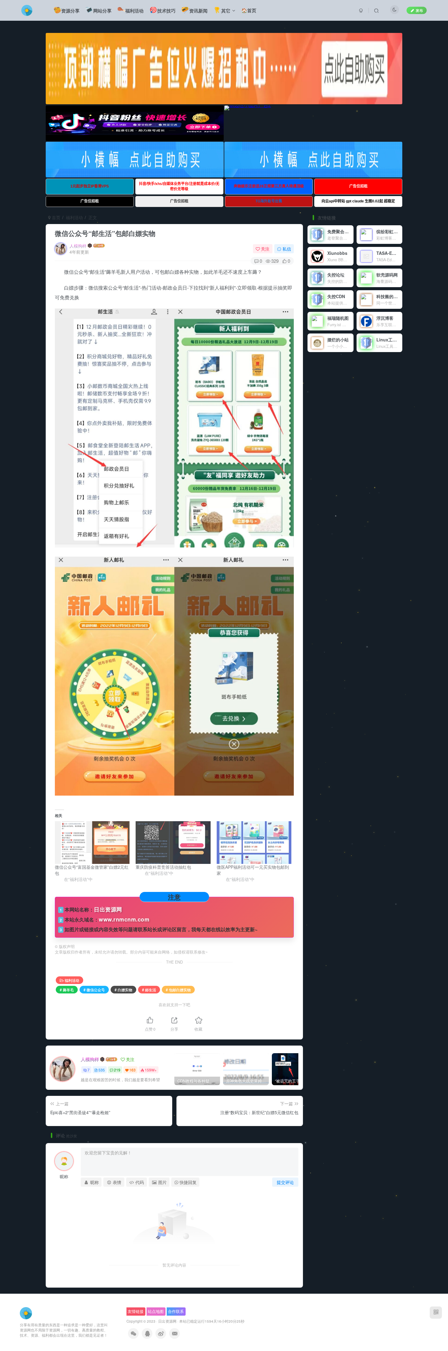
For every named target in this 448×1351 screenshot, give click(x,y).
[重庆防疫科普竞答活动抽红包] (173, 842)
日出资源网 (167, 1321)
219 (117, 1069)
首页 (55, 217)
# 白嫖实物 (123, 989)
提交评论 (285, 1182)
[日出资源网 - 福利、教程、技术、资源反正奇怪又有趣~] (26, 1313)
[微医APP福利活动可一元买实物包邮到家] (254, 842)
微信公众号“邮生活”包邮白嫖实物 (105, 233)
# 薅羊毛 (67, 989)
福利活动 (74, 217)
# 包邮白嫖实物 (178, 989)
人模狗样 (78, 246)
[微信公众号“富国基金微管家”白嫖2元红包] (92, 842)
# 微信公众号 (94, 989)
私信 (287, 249)
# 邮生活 (149, 989)
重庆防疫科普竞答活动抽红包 (163, 867)
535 (101, 1069)
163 (132, 1069)
